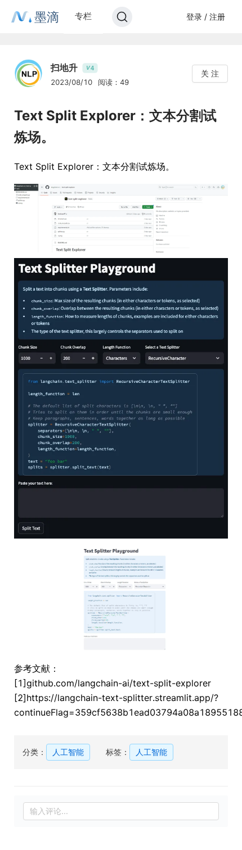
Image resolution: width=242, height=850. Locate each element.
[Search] (122, 17)
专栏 (83, 16)
